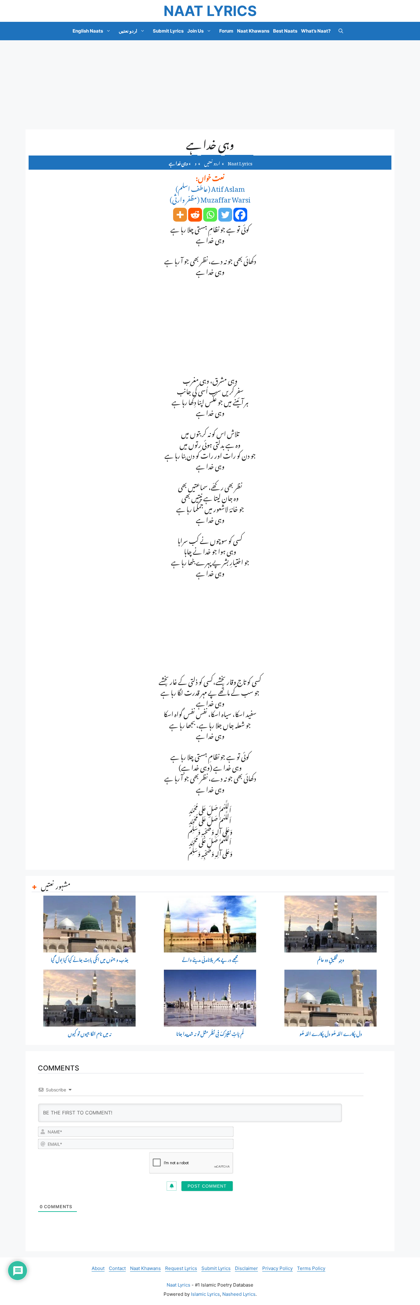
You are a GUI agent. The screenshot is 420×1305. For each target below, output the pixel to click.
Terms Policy (311, 1268)
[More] (180, 215)
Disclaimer (246, 1268)
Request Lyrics (181, 1268)
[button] (340, 31)
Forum (226, 31)
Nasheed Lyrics (239, 1294)
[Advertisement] (210, 85)
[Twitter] (225, 215)
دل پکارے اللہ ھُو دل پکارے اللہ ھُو (330, 1034)
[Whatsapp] (210, 215)
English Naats (88, 31)
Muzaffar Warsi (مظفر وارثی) (210, 198)
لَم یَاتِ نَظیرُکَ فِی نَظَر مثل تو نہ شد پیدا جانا (210, 1034)
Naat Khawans (253, 31)
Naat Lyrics (210, 10)
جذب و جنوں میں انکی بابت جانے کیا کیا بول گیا (89, 960)
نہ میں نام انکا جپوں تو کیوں (89, 1034)
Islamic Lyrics (205, 1294)
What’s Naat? (316, 31)
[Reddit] (195, 215)
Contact (117, 1268)
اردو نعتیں (128, 31)
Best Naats (285, 31)
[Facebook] (240, 215)
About (98, 1268)
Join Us (195, 31)
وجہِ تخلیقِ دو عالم (330, 960)
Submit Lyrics (168, 31)
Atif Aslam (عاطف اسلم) (210, 187)
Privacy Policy (277, 1268)
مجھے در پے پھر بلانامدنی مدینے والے (210, 960)
